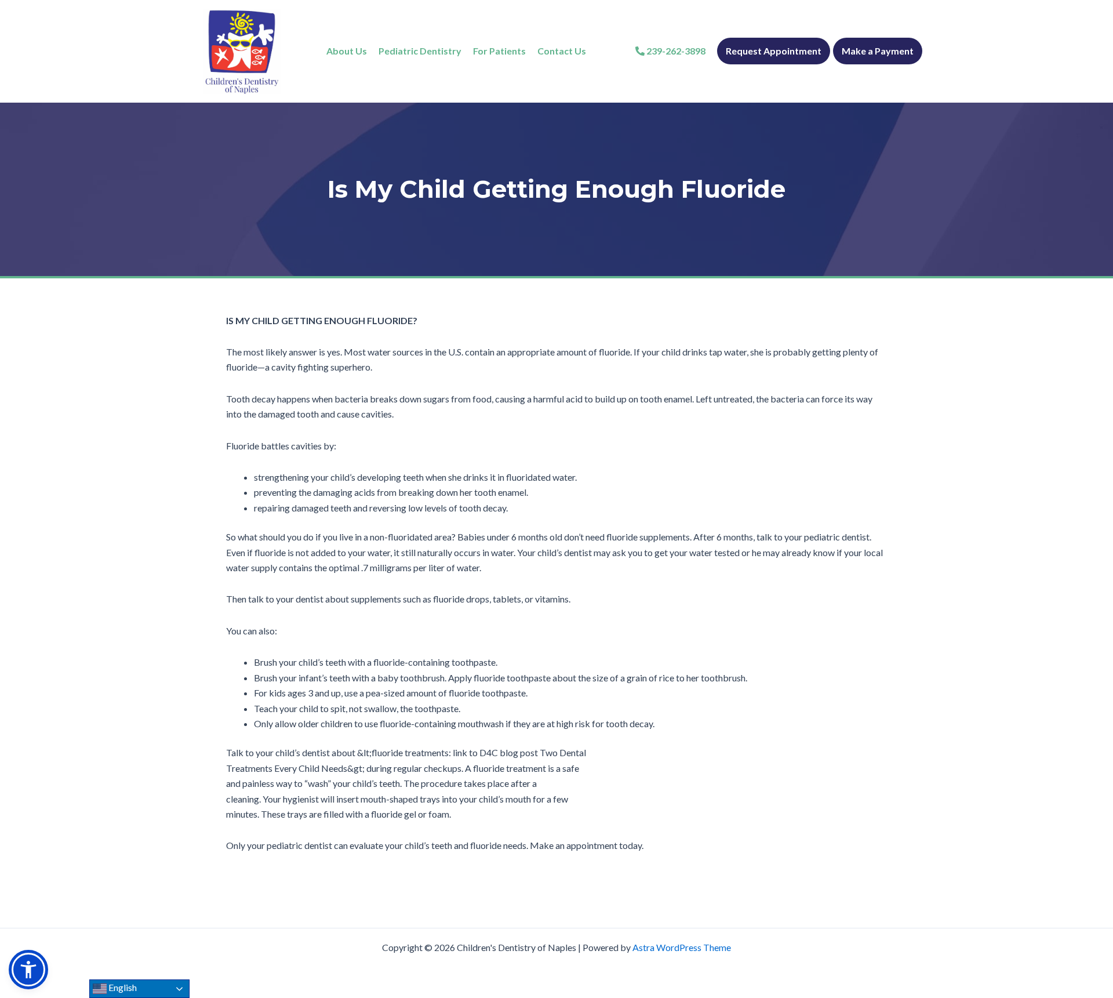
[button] (28, 969)
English (122, 987)
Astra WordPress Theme (681, 947)
